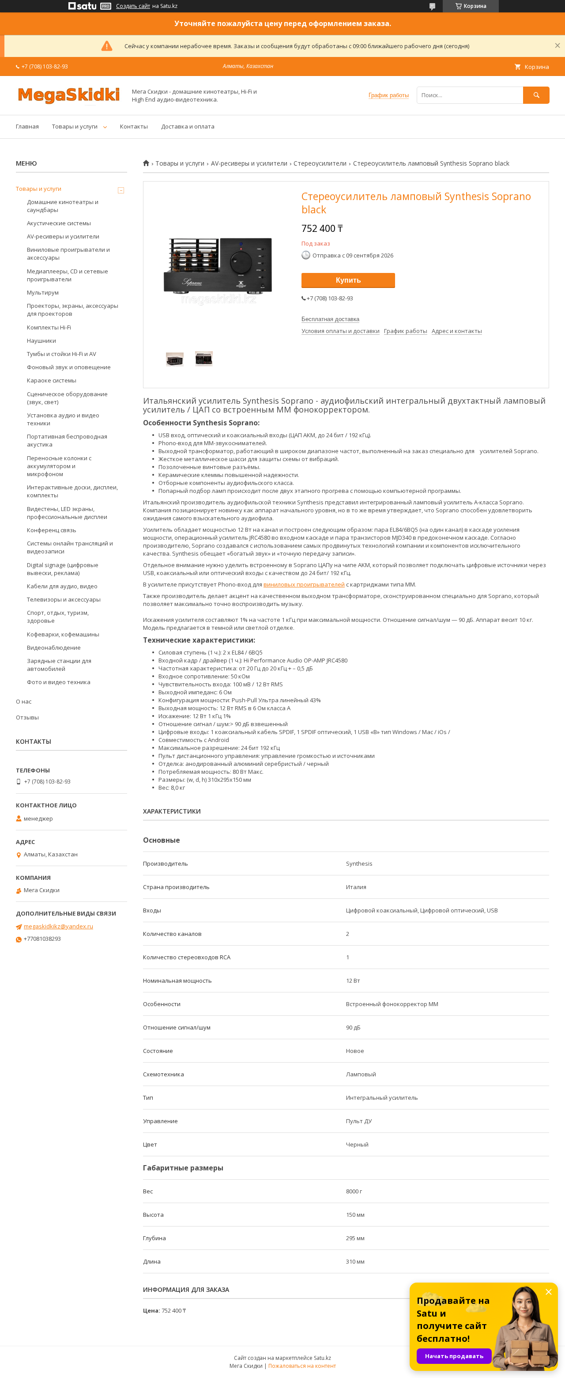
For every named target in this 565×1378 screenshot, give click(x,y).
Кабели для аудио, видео (62, 586)
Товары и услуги (75, 126)
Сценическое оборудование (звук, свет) (67, 398)
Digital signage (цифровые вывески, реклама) (62, 569)
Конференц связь (51, 530)
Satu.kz (322, 1358)
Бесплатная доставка (330, 319)
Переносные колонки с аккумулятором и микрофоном (59, 466)
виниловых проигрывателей (304, 584)
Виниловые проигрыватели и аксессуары (68, 253)
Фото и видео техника (58, 682)
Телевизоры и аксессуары (64, 599)
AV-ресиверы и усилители (249, 163)
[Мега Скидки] (69, 103)
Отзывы (27, 717)
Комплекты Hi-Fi (49, 327)
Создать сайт (133, 6)
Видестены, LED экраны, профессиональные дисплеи (67, 513)
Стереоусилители (320, 163)
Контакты (134, 126)
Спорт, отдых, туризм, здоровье (58, 617)
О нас (23, 701)
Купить (348, 280)
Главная (27, 126)
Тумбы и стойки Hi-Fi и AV (61, 354)
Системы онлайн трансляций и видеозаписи (70, 547)
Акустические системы (59, 223)
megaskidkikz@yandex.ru (58, 926)
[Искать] (536, 95)
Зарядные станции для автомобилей (59, 665)
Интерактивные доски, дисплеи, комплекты (72, 491)
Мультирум (43, 292)
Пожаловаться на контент (302, 1366)
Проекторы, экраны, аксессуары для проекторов (72, 310)
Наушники (41, 340)
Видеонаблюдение (54, 647)
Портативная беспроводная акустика (67, 440)
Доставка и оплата (188, 126)
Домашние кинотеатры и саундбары (62, 206)
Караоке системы (51, 380)
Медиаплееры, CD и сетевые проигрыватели (67, 275)
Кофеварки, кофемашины (63, 634)
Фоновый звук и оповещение (69, 367)
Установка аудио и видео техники (63, 419)
